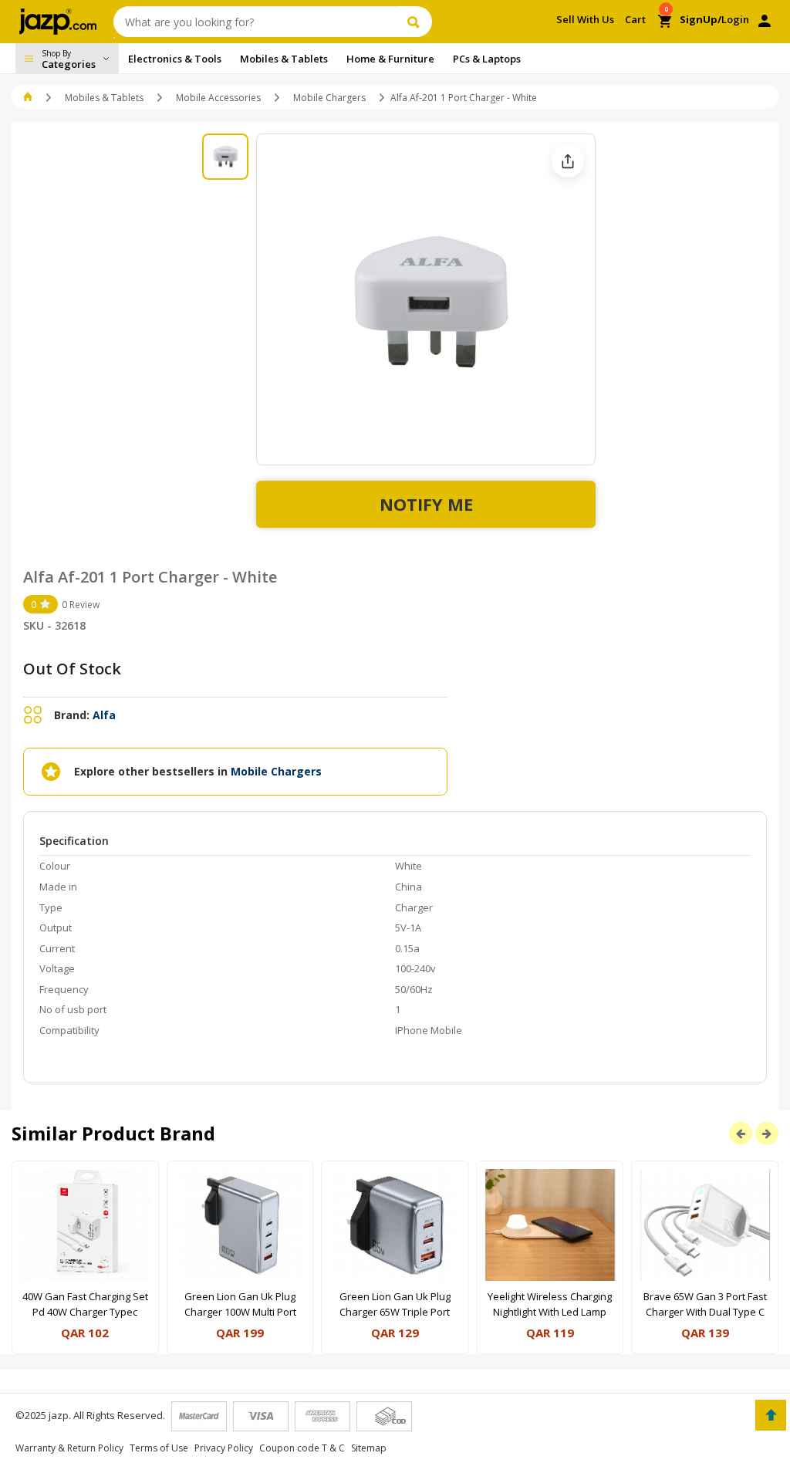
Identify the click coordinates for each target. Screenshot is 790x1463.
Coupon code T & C (302, 1448)
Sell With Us (585, 19)
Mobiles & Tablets (104, 97)
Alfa (104, 715)
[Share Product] (568, 161)
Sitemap (369, 1448)
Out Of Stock (72, 668)
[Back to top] (770, 1415)
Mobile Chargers (329, 97)
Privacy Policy (223, 1448)
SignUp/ (700, 19)
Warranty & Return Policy (69, 1448)
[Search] (415, 21)
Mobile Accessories (218, 97)
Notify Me (426, 503)
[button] (29, 98)
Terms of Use (159, 1448)
